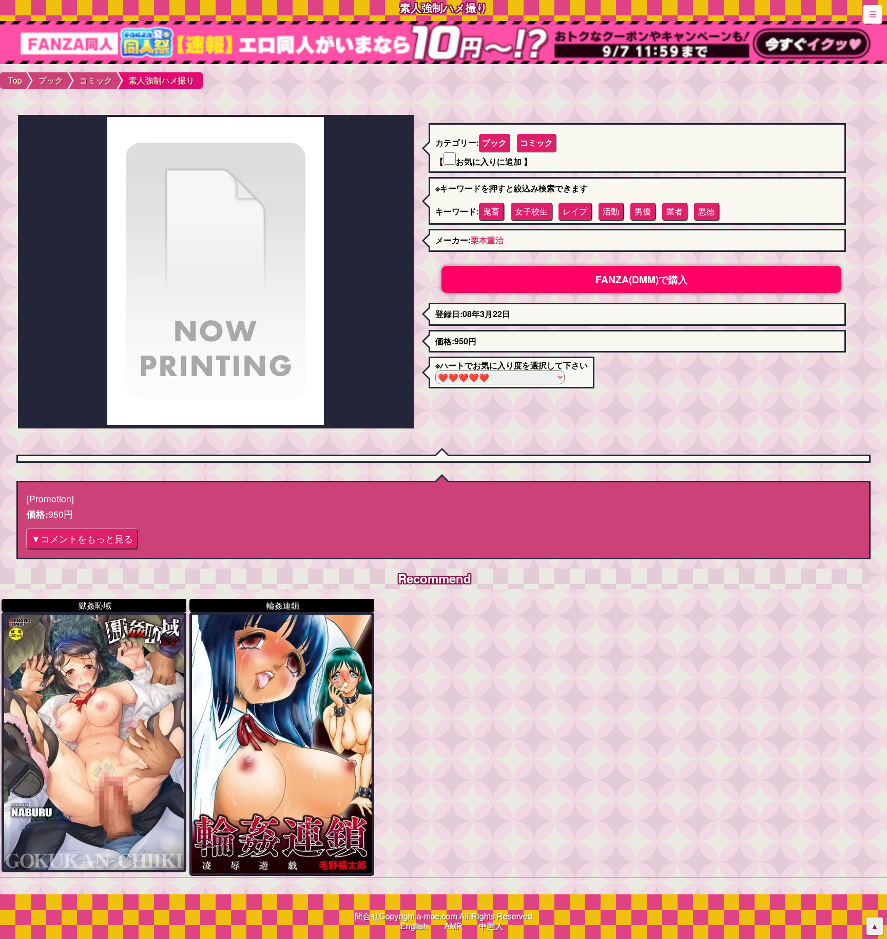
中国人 (491, 926)
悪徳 (706, 211)
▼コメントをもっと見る (82, 538)
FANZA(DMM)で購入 (641, 279)
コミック (536, 142)
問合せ (367, 916)
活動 (611, 211)
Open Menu (872, 14)
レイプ (575, 211)
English (414, 926)
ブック (494, 142)
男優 (642, 211)
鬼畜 (491, 211)
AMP (453, 926)
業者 (674, 211)
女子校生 (531, 211)
